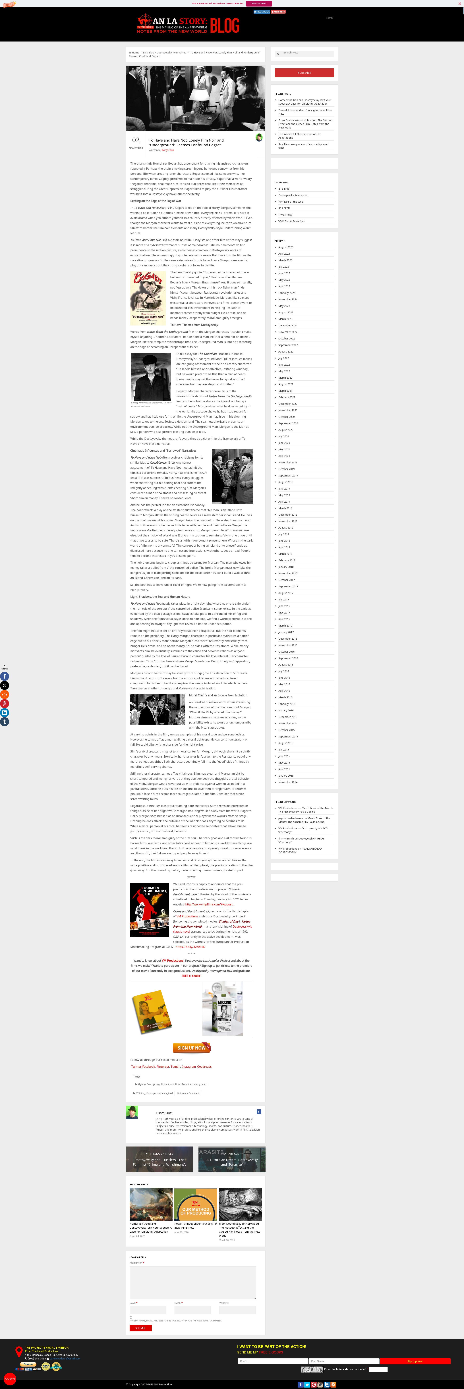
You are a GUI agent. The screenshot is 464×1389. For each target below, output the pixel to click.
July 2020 (283, 436)
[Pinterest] (4, 703)
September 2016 (288, 658)
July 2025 (283, 266)
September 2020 (288, 423)
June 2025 (284, 273)
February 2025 (286, 293)
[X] (4, 685)
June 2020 (284, 443)
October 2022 (286, 338)
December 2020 (287, 403)
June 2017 (284, 606)
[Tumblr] (4, 721)
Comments (137, 1263)
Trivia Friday (285, 214)
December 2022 (287, 325)
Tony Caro (168, 150)
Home (329, 17)
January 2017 (286, 632)
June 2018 (284, 540)
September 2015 (288, 736)
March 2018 (285, 553)
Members (279, 11)
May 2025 (284, 279)
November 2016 (287, 645)
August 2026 (285, 247)
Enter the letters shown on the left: (345, 1369)
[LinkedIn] (4, 712)
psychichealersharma (290, 818)
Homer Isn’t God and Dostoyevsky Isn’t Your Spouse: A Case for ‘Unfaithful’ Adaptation (151, 1227)
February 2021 (286, 397)
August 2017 (285, 593)
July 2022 (283, 358)
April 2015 (284, 769)
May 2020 (284, 449)
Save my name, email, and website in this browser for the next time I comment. (176, 1320)
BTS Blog (148, 52)
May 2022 (284, 371)
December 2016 (287, 638)
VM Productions (187, 916)
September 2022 (288, 345)
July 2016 (283, 671)
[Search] (278, 54)
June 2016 (284, 677)
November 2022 (287, 332)
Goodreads (204, 1067)
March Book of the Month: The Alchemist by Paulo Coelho (306, 809)
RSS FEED (284, 208)
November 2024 (287, 299)
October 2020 (286, 416)
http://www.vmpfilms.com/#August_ (209, 904)
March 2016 (285, 697)
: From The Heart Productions (47, 1349)
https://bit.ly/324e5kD (190, 947)
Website (224, 1303)
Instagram (189, 1067)
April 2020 (284, 456)
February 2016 (286, 704)
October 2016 (286, 651)
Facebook (148, 1067)
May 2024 (284, 306)
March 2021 (285, 390)
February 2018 (286, 560)
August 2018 (285, 527)
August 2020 (285, 430)
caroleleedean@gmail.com (65, 1358)
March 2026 (285, 260)
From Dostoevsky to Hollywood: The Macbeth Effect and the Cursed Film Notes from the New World (305, 124)
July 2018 (283, 534)
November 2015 (287, 723)
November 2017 (287, 573)
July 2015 (283, 749)
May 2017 (284, 612)
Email (179, 1303)
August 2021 (285, 384)
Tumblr (175, 1067)
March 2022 (285, 377)
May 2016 (284, 684)
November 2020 (287, 410)
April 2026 (284, 253)
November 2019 (287, 462)
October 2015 (286, 730)
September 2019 (288, 475)
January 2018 (286, 567)
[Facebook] (4, 676)
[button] (232, 3)
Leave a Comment (189, 1093)
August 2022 (285, 351)
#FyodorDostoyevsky (149, 1084)
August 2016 (285, 664)
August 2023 (285, 312)
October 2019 (286, 469)
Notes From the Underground (190, 1084)
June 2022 (284, 364)
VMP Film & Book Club (291, 221)
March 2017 (285, 625)
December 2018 (287, 514)
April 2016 (284, 691)
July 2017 (283, 599)
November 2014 (287, 782)
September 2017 (288, 586)
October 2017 (286, 580)
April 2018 (284, 547)
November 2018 (287, 521)
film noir (165, 1084)
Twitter (136, 1067)
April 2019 (284, 501)
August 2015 (285, 743)
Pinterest (162, 1067)
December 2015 (287, 717)
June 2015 (284, 756)
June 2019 (284, 488)
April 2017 (284, 619)
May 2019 (284, 495)
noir (172, 1084)
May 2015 (284, 762)
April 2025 (284, 286)
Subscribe (304, 73)
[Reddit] (4, 694)
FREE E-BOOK (263, 11)
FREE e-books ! (191, 976)
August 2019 (285, 482)
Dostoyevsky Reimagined (171, 52)
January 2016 (286, 710)
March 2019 (285, 508)
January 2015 (286, 775)
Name (134, 1303)
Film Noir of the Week (291, 201)
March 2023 (285, 319)
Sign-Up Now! (415, 1361)
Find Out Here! (259, 3)
